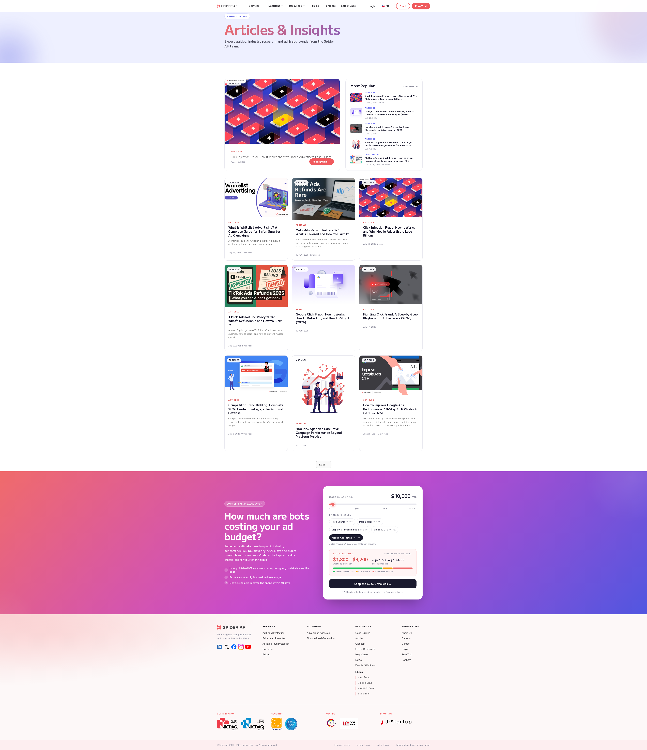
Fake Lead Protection (274, 638)
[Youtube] (248, 647)
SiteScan (267, 649)
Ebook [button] (403, 6)
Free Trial (421, 6)
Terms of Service (342, 745)
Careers (406, 638)
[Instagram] (241, 647)
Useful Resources (365, 649)
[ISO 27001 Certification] (276, 724)
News (358, 660)
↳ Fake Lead (364, 682)
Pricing (266, 654)
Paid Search (342, 521)
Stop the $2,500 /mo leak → (372, 584)
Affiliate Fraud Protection (276, 643)
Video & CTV (385, 529)
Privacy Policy (363, 745)
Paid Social (370, 521)
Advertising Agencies (318, 633)
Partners (406, 660)
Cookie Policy (382, 745)
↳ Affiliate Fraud (366, 688)
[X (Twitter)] (227, 647)
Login (372, 6)
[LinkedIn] (220, 647)
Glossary (360, 643)
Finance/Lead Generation (320, 638)
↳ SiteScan (363, 693)
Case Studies (362, 633)
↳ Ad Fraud (363, 677)
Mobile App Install (346, 537)
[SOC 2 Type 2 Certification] (291, 724)
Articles (359, 638)
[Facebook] (234, 647)
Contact (406, 643)
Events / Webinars (365, 665)
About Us (407, 633)
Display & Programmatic (349, 529)
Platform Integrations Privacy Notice (412, 745)
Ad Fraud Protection (273, 633)
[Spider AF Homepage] (234, 627)
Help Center (361, 654)
